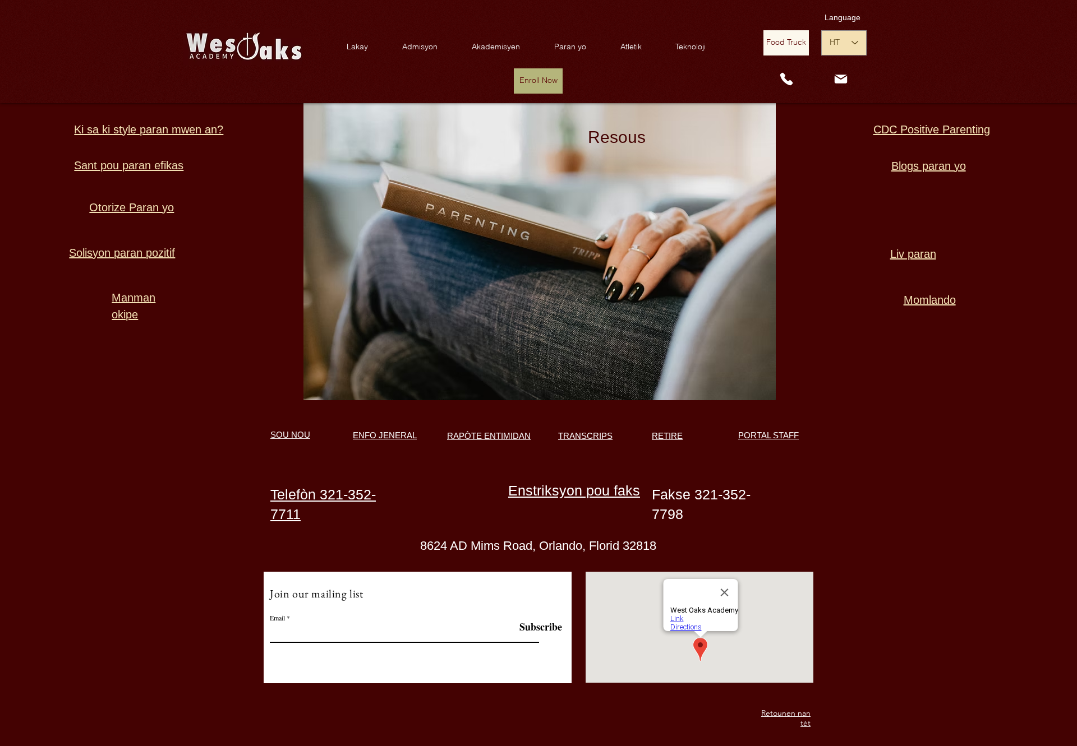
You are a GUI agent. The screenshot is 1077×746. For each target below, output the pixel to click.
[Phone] (786, 79)
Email (277, 617)
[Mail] (841, 79)
